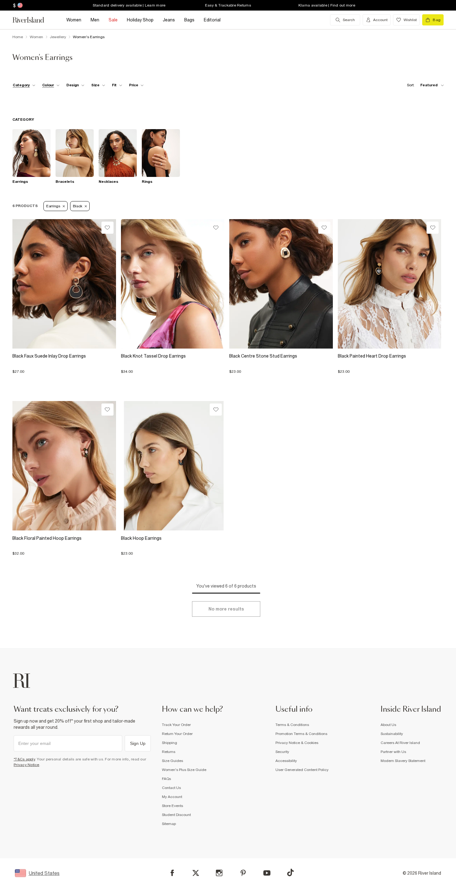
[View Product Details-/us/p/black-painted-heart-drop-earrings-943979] (389, 284)
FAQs (166, 779)
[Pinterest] (243, 873)
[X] (195, 873)
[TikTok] (290, 872)
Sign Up (137, 743)
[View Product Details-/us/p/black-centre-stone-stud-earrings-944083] (281, 284)
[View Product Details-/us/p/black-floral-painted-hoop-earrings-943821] (64, 465)
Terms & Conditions (292, 725)
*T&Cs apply (24, 759)
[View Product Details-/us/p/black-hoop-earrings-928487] (173, 465)
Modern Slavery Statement (403, 761)
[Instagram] (219, 873)
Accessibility (286, 761)
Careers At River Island (400, 743)
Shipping (169, 743)
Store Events (172, 806)
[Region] (19, 5)
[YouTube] (267, 873)
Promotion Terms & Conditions (301, 734)
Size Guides (172, 761)
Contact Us (171, 788)
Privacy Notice (26, 765)
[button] (64, 368)
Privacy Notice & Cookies (296, 743)
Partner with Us (393, 752)
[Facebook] (172, 873)
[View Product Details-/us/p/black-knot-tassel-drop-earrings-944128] (173, 284)
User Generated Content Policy (302, 770)
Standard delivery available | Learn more (129, 5)
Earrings (53, 206)
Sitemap (169, 824)
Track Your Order (176, 725)
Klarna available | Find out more (326, 5)
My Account (172, 797)
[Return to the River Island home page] (32, 20)
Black (78, 206)
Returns (168, 752)
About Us (388, 725)
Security (282, 752)
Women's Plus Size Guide (184, 770)
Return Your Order (177, 734)
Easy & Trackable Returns (228, 5)
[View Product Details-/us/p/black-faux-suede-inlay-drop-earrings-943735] (64, 284)
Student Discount (176, 815)
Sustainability (392, 734)
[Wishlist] (107, 228)
